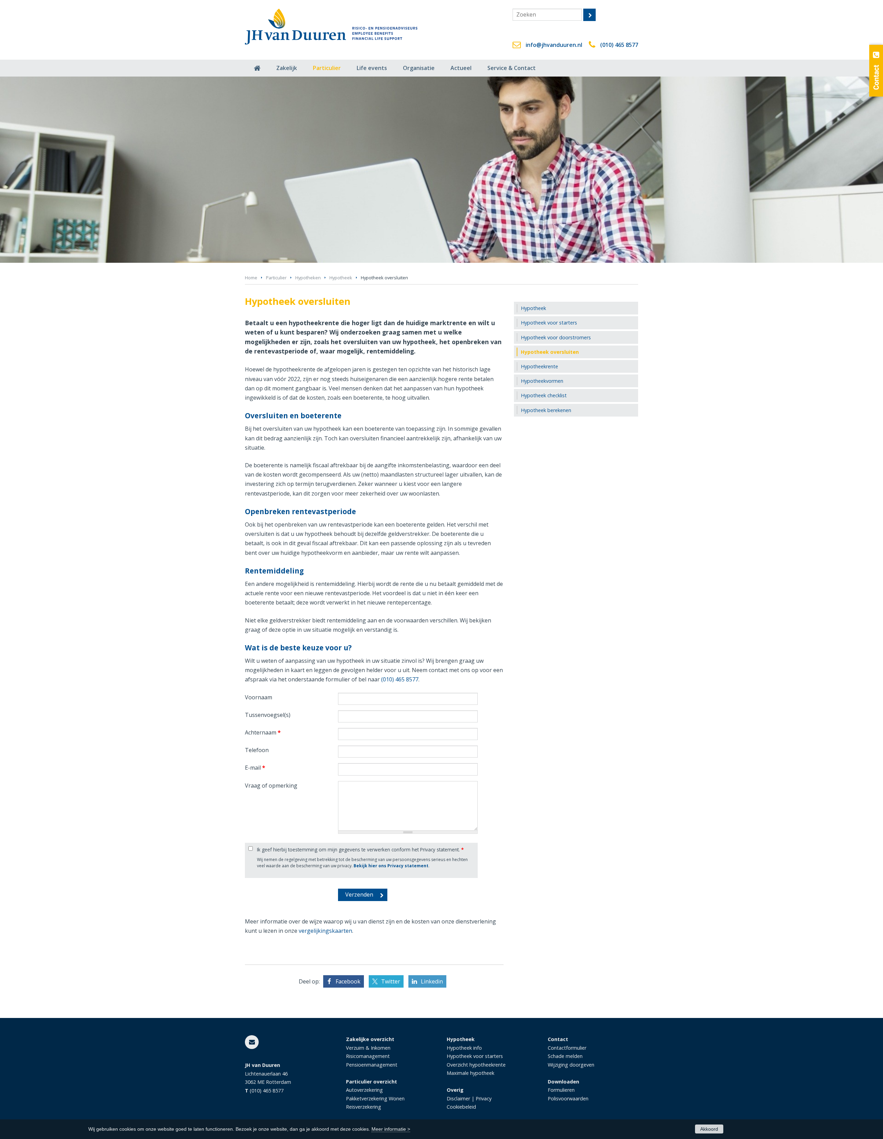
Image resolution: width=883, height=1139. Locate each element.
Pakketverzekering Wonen (375, 1098)
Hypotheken (308, 277)
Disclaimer (458, 1098)
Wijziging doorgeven (571, 1064)
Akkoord (709, 1129)
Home (251, 277)
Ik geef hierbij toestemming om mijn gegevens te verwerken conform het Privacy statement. (360, 849)
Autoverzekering (364, 1090)
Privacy (484, 1098)
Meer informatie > (390, 1129)
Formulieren (561, 1090)
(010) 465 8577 (619, 45)
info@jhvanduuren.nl (554, 45)
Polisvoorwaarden (568, 1098)
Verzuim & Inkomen (368, 1048)
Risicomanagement (368, 1056)
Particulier (276, 277)
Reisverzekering (363, 1106)
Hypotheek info (464, 1048)
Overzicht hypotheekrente (476, 1064)
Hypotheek (340, 277)
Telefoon (257, 750)
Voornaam (258, 697)
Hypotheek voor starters (475, 1056)
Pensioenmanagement (371, 1064)
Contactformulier (567, 1048)
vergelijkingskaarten (325, 931)
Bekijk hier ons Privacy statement (391, 866)
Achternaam (263, 732)
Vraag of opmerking (271, 785)
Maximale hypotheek (470, 1073)
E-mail (255, 767)
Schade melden (565, 1056)
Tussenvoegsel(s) (267, 715)
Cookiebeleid (461, 1106)
